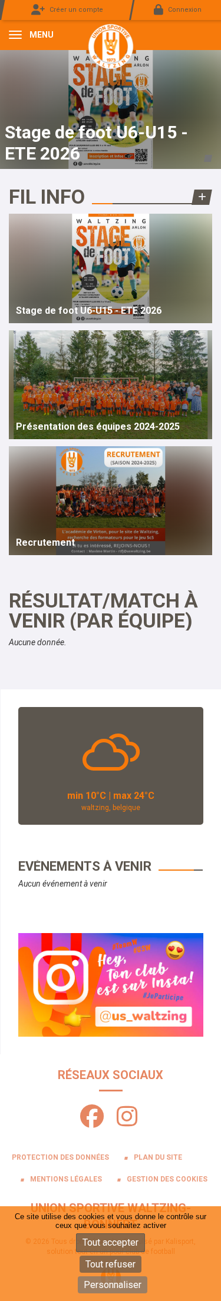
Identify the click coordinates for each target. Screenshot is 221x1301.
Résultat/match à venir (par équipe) (103, 610)
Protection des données (60, 1157)
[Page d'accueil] (110, 46)
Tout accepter (110, 1242)
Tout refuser (110, 1264)
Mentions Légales (66, 1179)
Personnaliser (112, 1284)
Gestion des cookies (167, 1179)
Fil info (47, 196)
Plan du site (158, 1157)
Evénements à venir (84, 866)
